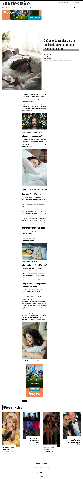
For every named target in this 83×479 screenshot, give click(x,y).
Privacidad (36, 467)
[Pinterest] (50, 56)
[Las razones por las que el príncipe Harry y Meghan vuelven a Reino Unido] (72, 425)
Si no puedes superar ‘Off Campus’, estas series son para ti (49, 449)
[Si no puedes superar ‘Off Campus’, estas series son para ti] (51, 429)
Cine (38, 437)
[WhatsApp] (53, 56)
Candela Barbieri (50, 54)
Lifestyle (25, 400)
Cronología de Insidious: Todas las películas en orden (33, 440)
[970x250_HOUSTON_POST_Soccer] (22, 19)
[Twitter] (47, 56)
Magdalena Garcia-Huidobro (34, 445)
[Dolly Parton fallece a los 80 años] (11, 429)
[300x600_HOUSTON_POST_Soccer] (34, 398)
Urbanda (41, 476)
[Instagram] (76, 7)
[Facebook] (74, 7)
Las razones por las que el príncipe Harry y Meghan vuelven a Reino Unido (74, 441)
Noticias (41, 467)
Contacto (47, 467)
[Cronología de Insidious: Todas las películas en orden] (31, 425)
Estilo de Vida (49, 58)
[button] (80, 8)
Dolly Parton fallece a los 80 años (8, 448)
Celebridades (77, 437)
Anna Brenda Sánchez (8, 451)
